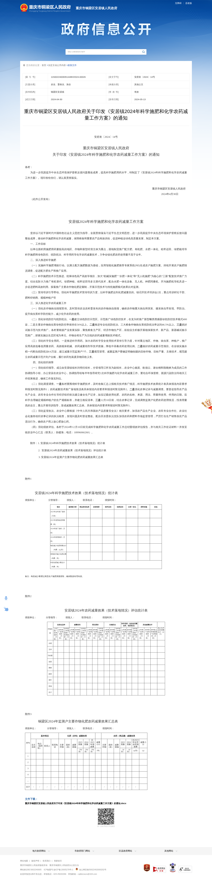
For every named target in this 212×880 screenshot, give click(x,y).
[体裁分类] (114, 84)
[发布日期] (114, 99)
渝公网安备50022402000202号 (92, 870)
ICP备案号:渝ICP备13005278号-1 (58, 870)
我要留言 (58, 861)
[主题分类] (30, 84)
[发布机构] (30, 92)
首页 (44, 65)
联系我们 (47, 861)
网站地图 (24, 861)
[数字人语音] (6, 598)
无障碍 (178, 3)
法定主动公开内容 (57, 65)
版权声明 (35, 861)
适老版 (188, 3)
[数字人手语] (6, 609)
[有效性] (114, 92)
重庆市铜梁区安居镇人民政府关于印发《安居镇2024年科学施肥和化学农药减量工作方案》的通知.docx (75, 803)
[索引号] (30, 77)
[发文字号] (114, 77)
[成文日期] (30, 99)
